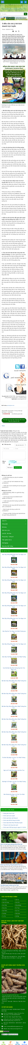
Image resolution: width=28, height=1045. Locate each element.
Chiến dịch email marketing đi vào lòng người (15, 485)
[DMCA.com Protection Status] (4, 1031)
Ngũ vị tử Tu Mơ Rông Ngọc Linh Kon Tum (14, 770)
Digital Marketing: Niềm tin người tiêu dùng (13, 492)
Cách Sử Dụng (5, 902)
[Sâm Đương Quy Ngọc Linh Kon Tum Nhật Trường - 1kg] (14, 799)
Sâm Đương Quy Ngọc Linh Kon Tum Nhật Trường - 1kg (14, 795)
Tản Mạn (4, 913)
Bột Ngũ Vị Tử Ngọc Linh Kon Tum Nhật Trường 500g (14, 782)
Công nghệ (5, 524)
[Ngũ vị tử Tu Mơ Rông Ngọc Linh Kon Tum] (14, 774)
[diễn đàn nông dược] (14, 18)
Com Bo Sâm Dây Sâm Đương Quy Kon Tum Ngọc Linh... (14, 668)
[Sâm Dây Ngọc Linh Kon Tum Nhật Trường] (14, 937)
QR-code (5, 1034)
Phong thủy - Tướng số (7, 536)
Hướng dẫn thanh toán (8, 813)
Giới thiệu (4, 899)
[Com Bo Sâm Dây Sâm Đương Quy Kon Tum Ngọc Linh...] (14, 673)
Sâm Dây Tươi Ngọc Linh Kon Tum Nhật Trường (14, 657)
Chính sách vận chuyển (9, 815)
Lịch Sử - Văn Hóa (6, 533)
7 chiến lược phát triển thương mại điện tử (13, 501)
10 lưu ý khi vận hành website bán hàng (13, 481)
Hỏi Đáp (17, 916)
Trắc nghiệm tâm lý (7, 540)
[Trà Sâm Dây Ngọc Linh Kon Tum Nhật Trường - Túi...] (14, 763)
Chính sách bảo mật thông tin (10, 818)
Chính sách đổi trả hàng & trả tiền (11, 820)
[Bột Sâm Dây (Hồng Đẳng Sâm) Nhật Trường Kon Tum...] (14, 686)
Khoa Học (4, 908)
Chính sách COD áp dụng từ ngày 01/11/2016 (14, 827)
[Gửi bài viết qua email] (13, 31)
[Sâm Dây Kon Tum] (14, 84)
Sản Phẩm (4, 910)
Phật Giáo (17, 913)
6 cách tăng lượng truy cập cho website (13, 477)
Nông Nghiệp (18, 905)
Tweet (3, 425)
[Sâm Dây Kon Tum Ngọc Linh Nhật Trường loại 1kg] (14, 636)
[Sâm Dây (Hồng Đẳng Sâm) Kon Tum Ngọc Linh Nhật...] (14, 560)
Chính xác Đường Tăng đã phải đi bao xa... (11, 865)
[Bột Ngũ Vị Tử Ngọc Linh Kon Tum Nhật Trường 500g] (14, 787)
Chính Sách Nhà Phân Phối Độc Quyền (13, 822)
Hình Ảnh (17, 902)
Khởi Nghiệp (5, 543)
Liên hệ (17, 899)
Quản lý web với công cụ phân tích (11, 509)
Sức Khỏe (4, 905)
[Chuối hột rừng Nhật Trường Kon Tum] (14, 981)
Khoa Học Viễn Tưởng (7, 546)
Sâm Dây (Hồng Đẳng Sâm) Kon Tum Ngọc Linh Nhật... (14, 555)
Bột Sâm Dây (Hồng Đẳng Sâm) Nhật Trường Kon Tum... (14, 681)
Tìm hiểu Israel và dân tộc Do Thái (9, 885)
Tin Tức (4, 916)
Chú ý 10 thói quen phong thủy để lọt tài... (11, 844)
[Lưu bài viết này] (19, 31)
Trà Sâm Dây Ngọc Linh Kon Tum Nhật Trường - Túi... (14, 758)
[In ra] (16, 31)
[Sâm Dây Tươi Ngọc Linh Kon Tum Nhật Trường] (14, 660)
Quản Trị (4, 520)
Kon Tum (17, 910)
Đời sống (4, 527)
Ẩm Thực (17, 908)
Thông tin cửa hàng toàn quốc (10, 825)
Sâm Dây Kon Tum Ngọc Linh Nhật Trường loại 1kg (14, 631)
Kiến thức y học (6, 530)
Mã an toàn (4, 462)
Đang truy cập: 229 (13, 1034)
